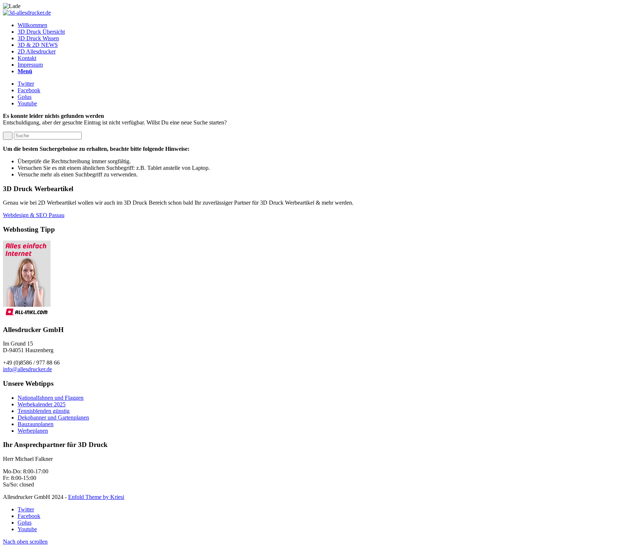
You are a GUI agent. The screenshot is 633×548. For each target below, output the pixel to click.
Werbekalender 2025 (42, 404)
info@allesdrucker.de (27, 369)
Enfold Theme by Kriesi (96, 497)
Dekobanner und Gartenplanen (53, 417)
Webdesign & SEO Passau (33, 215)
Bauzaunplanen (35, 424)
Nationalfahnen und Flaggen (51, 398)
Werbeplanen (33, 431)
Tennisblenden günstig (44, 411)
